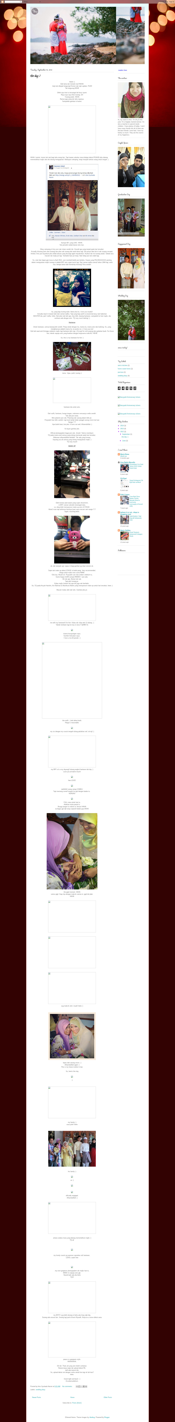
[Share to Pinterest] (86, 1386)
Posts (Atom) (76, 1403)
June (124, 441)
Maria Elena (124, 454)
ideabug (92, 1417)
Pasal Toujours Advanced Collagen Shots (136, 534)
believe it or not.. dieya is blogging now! (129, 513)
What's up (123, 456)
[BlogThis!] (79, 1386)
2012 (122, 431)
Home (72, 1397)
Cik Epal (123, 478)
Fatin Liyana (124, 494)
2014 (122, 426)
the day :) (35, 76)
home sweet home (124, 369)
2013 (122, 429)
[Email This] (77, 1386)
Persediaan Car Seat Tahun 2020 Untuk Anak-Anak (136, 466)
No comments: (67, 1386)
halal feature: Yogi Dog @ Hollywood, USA (136, 518)
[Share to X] (81, 1386)
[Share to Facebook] (84, 1386)
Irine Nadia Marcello (127, 462)
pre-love (120, 372)
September (126, 434)
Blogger (106, 1417)
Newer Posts (36, 1397)
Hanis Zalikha (125, 530)
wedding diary (40, 1390)
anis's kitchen (122, 365)
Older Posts (108, 1397)
